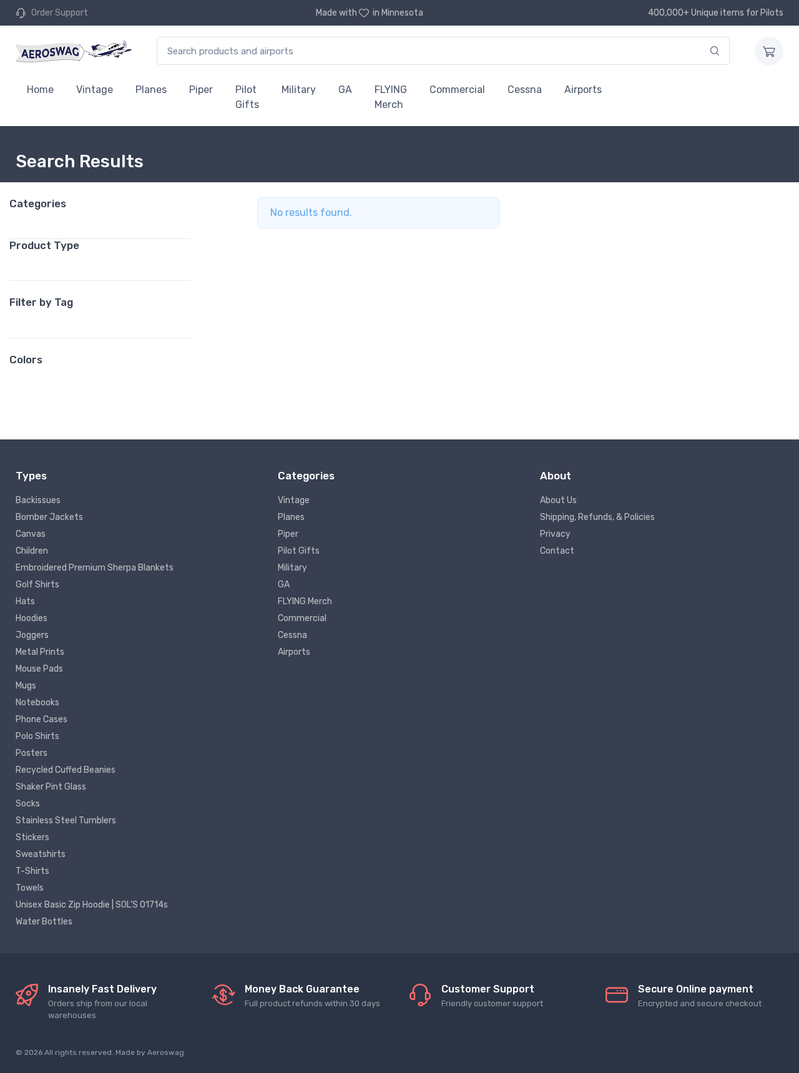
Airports (583, 90)
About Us (558, 500)
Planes (151, 90)
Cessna (524, 90)
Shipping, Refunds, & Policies (597, 517)
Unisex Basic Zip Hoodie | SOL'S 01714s (92, 904)
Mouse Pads (39, 669)
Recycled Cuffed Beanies (65, 770)
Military (299, 90)
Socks (28, 803)
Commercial (457, 90)
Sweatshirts (41, 854)
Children (32, 551)
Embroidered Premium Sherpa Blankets (95, 567)
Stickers (32, 837)
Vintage (94, 90)
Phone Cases (41, 719)
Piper (201, 90)
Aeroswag (165, 1052)
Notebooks (37, 702)
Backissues (38, 500)
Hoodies (31, 618)
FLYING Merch (391, 97)
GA (345, 90)
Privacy (555, 534)
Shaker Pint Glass (51, 786)
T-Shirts (32, 871)
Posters (31, 753)
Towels (30, 888)
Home (40, 90)
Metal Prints (40, 652)
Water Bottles (44, 921)
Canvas (31, 534)
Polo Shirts (37, 736)
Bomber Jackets (49, 517)
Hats (25, 601)
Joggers (32, 635)
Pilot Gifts (247, 97)
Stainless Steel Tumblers (66, 820)
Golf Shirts (37, 584)
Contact (557, 551)
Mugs (26, 685)
